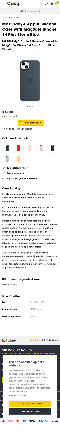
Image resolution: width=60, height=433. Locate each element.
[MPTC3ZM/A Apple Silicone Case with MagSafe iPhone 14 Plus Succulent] (7, 159)
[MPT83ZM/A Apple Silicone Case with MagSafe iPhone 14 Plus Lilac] (41, 148)
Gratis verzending (32, 11)
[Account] (51, 3)
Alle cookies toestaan (30, 404)
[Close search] (41, 3)
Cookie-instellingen (30, 411)
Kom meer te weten (17, 396)
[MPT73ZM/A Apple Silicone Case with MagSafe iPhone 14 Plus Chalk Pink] (30, 148)
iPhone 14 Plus (12, 17)
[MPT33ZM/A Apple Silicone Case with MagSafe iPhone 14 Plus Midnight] (7, 148)
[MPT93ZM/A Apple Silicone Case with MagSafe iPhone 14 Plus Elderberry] (53, 148)
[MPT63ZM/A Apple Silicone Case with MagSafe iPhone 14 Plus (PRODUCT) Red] (18, 148)
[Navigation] (3, 3)
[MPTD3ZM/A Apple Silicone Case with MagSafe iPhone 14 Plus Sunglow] (18, 159)
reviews (54, 340)
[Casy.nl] (13, 4)
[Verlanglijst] (46, 3)
